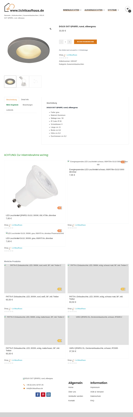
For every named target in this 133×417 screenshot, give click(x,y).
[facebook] (38, 394)
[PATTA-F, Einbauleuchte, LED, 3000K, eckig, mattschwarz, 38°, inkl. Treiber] (34, 330)
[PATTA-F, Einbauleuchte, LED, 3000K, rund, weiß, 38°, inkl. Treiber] (34, 278)
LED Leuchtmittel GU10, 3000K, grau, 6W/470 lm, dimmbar (29, 238)
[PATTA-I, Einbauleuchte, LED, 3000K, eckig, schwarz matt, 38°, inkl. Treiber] (98, 278)
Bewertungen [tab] (28, 105)
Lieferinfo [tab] (9, 110)
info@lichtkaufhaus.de (34, 388)
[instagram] (48, 394)
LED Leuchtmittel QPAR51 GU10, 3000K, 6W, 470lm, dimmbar (31, 215)
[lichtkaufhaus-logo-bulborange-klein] (24, 3)
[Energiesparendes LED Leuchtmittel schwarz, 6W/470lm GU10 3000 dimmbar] (98, 163)
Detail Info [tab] (25, 99)
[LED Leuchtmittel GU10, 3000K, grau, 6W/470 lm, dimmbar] (34, 233)
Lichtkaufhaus (72, 55)
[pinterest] (43, 394)
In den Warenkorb (85, 42)
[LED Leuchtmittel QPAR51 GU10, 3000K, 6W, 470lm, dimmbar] (34, 186)
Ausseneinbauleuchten (75, 64)
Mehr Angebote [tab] (12, 105)
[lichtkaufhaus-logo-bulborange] (38, 378)
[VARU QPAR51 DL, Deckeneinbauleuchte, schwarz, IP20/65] (98, 330)
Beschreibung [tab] (11, 100)
